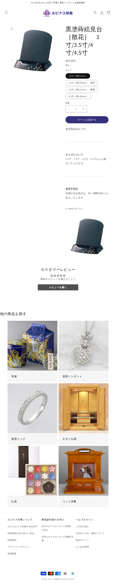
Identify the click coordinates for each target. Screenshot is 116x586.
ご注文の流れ (82, 526)
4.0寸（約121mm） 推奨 (82, 89)
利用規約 (12, 540)
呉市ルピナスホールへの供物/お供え (56, 528)
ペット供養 (69, 501)
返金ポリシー (82, 540)
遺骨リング (18, 439)
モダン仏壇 (69, 439)
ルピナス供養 (53, 579)
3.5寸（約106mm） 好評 (82, 82)
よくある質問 (82, 546)
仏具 (14, 501)
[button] (6, 12)
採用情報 (12, 553)
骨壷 (14, 376)
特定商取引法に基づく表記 (21, 533)
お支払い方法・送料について (90, 533)
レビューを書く (58, 287)
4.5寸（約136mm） (78, 96)
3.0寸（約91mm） (78, 76)
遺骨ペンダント (72, 376)
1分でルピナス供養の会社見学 (22, 526)
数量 (68, 103)
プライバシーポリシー (19, 546)
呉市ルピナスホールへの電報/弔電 (57, 538)
